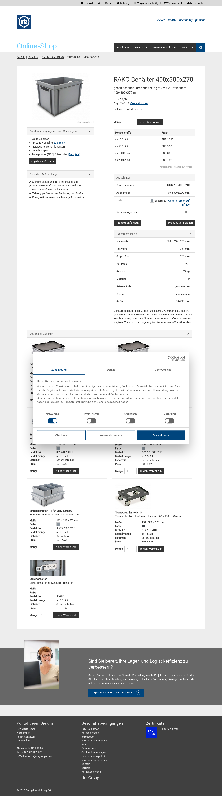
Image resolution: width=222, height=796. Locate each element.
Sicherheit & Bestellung (43, 174)
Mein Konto (197, 3)
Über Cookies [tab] (163, 369)
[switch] (91, 420)
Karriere (85, 768)
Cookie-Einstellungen (93, 752)
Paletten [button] (139, 47)
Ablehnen (61, 435)
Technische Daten (126, 233)
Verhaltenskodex (91, 771)
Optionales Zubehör (41, 333)
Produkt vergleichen (180, 222)
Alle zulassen (161, 435)
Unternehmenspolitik (93, 756)
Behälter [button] (121, 47)
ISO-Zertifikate (170, 729)
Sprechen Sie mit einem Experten (113, 692)
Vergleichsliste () (147, 3)
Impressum (87, 736)
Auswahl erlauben (111, 435)
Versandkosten (139, 103)
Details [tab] (111, 369)
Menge (117, 122)
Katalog (124, 3)
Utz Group (106, 3)
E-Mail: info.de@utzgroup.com (34, 756)
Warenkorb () (174, 3)
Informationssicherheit (94, 740)
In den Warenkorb (149, 122)
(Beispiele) (60, 142)
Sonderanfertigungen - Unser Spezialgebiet (54, 131)
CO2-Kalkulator (90, 729)
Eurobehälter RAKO (53, 57)
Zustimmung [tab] (59, 369)
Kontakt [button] (186, 47)
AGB (83, 744)
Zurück (21, 57)
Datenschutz (88, 748)
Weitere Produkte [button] (163, 47)
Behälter (33, 57)
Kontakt (88, 3)
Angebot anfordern (42, 161)
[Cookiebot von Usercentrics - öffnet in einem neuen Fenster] (170, 358)
